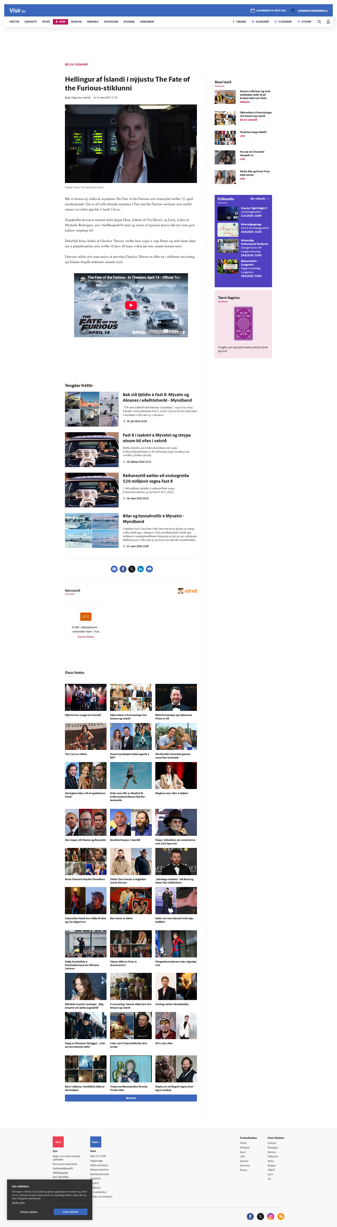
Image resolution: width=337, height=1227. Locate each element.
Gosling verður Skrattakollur (172, 1004)
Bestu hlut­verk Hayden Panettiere (85, 879)
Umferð (94, 1183)
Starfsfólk (95, 1179)
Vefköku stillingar (29, 1212)
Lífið (242, 1156)
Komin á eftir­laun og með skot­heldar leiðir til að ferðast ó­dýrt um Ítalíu (255, 95)
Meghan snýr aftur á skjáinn (171, 793)
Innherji (272, 1143)
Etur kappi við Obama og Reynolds (85, 840)
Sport (243, 1152)
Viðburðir (273, 1156)
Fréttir (243, 1143)
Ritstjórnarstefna (99, 1170)
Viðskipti (245, 1148)
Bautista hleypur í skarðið (125, 840)
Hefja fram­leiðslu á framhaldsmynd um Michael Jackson (82, 965)
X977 (270, 1175)
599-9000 (63, 1177)
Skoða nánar (18, 1202)
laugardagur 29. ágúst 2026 (271, 10)
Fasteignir (273, 1148)
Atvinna (272, 1152)
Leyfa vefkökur (70, 1212)
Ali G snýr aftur (164, 1043)
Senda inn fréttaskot (101, 1197)
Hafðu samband (99, 1165)
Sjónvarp (245, 1165)
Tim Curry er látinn (76, 754)
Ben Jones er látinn (121, 918)
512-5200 (100, 1156)
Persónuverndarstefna (65, 1164)
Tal (269, 1179)
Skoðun (244, 1161)
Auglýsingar (96, 1161)
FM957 (271, 1170)
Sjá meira (131, 1098)
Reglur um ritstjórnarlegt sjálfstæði (66, 1158)
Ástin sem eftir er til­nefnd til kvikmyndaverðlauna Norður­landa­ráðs (128, 797)
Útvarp (243, 1170)
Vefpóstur (95, 1188)
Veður (271, 1161)
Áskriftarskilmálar (99, 1174)
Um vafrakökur (98, 1192)
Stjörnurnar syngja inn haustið (83, 715)
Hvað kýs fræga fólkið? (253, 132)
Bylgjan (272, 1165)
